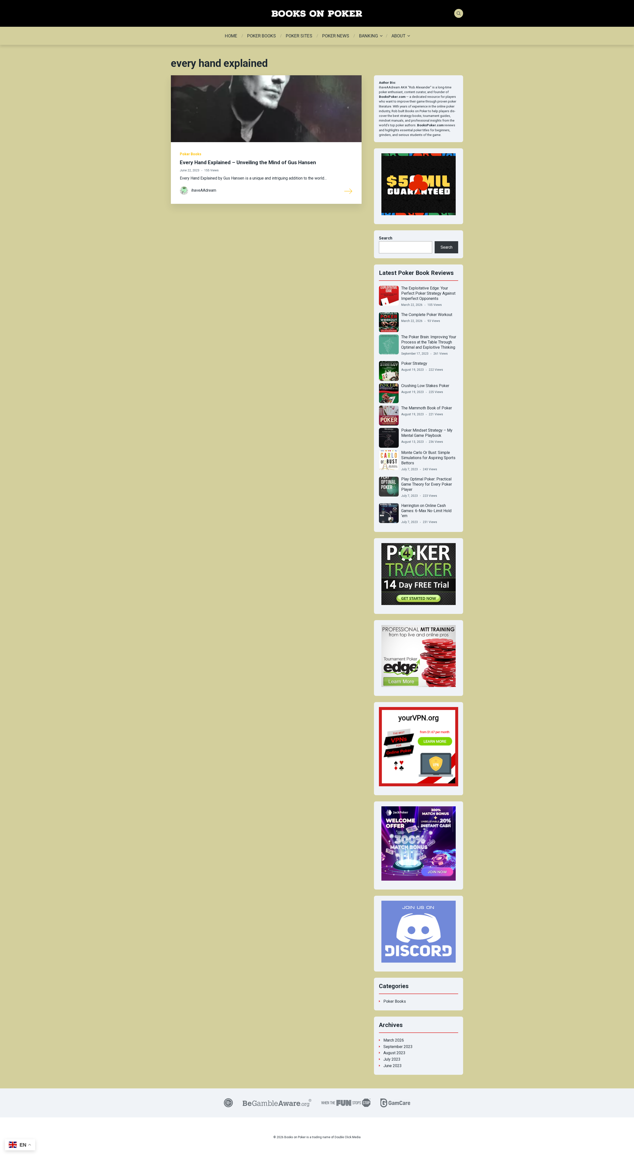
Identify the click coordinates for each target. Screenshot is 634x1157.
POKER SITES (299, 35)
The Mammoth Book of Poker (426, 408)
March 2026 (393, 1040)
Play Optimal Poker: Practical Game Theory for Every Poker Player (426, 484)
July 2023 (391, 1059)
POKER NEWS (335, 35)
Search (385, 238)
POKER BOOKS (261, 35)
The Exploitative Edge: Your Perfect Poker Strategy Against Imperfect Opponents (428, 293)
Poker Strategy (414, 363)
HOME (231, 35)
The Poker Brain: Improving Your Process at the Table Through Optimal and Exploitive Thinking (428, 342)
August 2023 (394, 1053)
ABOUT (398, 35)
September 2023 (398, 1046)
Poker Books (190, 154)
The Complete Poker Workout (426, 314)
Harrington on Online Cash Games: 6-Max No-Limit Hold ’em (426, 510)
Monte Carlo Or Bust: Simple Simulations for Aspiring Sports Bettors (428, 457)
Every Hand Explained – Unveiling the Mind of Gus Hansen (248, 162)
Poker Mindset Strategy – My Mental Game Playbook (426, 433)
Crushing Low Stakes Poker (425, 385)
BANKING (368, 35)
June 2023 (392, 1065)
